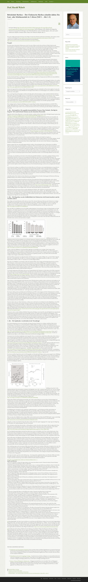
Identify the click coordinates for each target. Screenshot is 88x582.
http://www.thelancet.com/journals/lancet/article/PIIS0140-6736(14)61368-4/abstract (24, 349)
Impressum (74, 578)
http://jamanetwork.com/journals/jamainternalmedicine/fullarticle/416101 (22, 419)
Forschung (18, 1)
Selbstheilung (71, 128)
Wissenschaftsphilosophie (75, 131)
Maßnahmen (71, 124)
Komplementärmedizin (68, 121)
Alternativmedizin (73, 112)
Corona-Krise (67, 115)
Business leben (51, 578)
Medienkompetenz (76, 124)
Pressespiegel (67, 127)
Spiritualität (75, 128)
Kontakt (51, 1)
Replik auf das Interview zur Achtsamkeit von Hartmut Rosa (18, 571)
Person (12, 1)
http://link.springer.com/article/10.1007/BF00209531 (42, 131)
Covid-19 (73, 115)
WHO (79, 130)
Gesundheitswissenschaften (75, 116)
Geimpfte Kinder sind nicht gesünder (71, 44)
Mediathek (41, 1)
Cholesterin (10, 570)
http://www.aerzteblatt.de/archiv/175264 (43, 184)
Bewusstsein (68, 113)
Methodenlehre (25, 1)
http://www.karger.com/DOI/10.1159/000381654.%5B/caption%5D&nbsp (22, 247)
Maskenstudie (67, 124)
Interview (75, 120)
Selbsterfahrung (67, 128)
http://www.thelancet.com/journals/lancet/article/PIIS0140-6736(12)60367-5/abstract (24, 342)
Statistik (66, 130)
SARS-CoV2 (77, 127)
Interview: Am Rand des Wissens (70, 50)
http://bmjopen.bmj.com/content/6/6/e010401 (20, 274)
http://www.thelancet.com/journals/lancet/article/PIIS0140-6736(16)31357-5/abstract (24, 352)
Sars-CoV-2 (72, 127)
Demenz (77, 115)
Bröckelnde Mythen (12, 569)
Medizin (18, 570)
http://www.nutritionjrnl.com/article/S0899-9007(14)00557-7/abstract (21, 101)
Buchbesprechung (73, 113)
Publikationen (34, 1)
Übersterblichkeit (67, 132)
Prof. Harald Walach (16, 7)
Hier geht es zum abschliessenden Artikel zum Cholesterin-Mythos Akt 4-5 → (22, 459)
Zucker (21, 570)
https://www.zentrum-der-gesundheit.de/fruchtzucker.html (46, 526)
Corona (77, 113)
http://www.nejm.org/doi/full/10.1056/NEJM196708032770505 (20, 87)
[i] (51, 95)
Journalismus (78, 120)
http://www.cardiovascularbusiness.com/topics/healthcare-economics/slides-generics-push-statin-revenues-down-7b (30, 331)
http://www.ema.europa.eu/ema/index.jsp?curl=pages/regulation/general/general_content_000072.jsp (28, 429)
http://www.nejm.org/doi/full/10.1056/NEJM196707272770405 (46, 85)
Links (46, 1)
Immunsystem (78, 118)
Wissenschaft (68, 131)
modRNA (70, 125)
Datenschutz (79, 578)
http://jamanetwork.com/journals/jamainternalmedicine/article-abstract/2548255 (35, 38)
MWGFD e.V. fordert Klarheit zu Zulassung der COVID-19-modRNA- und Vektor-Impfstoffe (72, 47)
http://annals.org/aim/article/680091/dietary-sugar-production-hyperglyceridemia (36, 74)
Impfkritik (67, 120)
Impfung (72, 120)
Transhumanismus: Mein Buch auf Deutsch (72, 49)
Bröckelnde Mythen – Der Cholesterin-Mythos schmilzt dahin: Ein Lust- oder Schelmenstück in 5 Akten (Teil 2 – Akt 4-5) (28, 573)
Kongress (74, 121)
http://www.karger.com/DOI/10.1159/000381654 (17, 206)
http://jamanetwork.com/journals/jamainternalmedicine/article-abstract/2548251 (23, 40)
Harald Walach (68, 118)
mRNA (73, 125)
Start (8, 1)
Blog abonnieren (45, 578)
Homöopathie (74, 118)
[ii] (19, 253)
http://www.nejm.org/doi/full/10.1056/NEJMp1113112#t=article (38, 332)
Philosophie (76, 125)
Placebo (79, 125)
